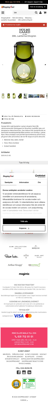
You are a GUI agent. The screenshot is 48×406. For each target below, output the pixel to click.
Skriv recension (33, 116)
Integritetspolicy (12, 359)
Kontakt (43, 354)
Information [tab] (24, 182)
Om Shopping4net (13, 361)
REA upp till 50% (12, 2)
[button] (45, 13)
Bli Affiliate (29, 357)
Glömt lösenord (31, 354)
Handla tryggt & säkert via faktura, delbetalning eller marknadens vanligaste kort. (24, 313)
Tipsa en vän (8, 119)
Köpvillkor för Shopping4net (32, 359)
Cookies (39, 357)
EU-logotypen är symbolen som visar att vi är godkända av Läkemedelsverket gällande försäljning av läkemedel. (24, 304)
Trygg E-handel (25, 364)
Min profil (7, 354)
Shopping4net (5, 18)
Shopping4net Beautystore (32, 361)
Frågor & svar (18, 354)
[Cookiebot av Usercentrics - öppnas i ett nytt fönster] (35, 176)
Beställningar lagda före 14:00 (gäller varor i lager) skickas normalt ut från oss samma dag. (24, 295)
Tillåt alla (24, 221)
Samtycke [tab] (9, 182)
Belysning (28, 18)
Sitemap (33, 397)
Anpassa (22, 228)
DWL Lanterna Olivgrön (25, 20)
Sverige (23, 400)
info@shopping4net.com (24, 344)
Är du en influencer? (15, 357)
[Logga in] (40, 13)
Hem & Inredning (17, 18)
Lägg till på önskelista (13, 116)
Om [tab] (39, 182)
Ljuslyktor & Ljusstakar (8, 20)
